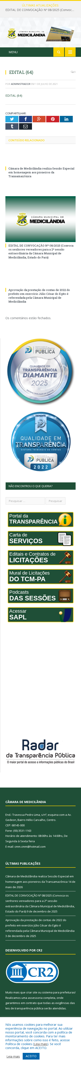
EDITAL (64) (13, 95)
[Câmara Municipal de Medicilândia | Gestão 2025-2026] (40, 33)
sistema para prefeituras (58, 992)
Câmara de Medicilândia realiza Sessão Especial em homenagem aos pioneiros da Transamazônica (41, 172)
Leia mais (40, 1044)
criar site (31, 992)
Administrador (20, 83)
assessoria (35, 998)
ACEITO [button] (31, 1056)
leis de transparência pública (24, 1008)
